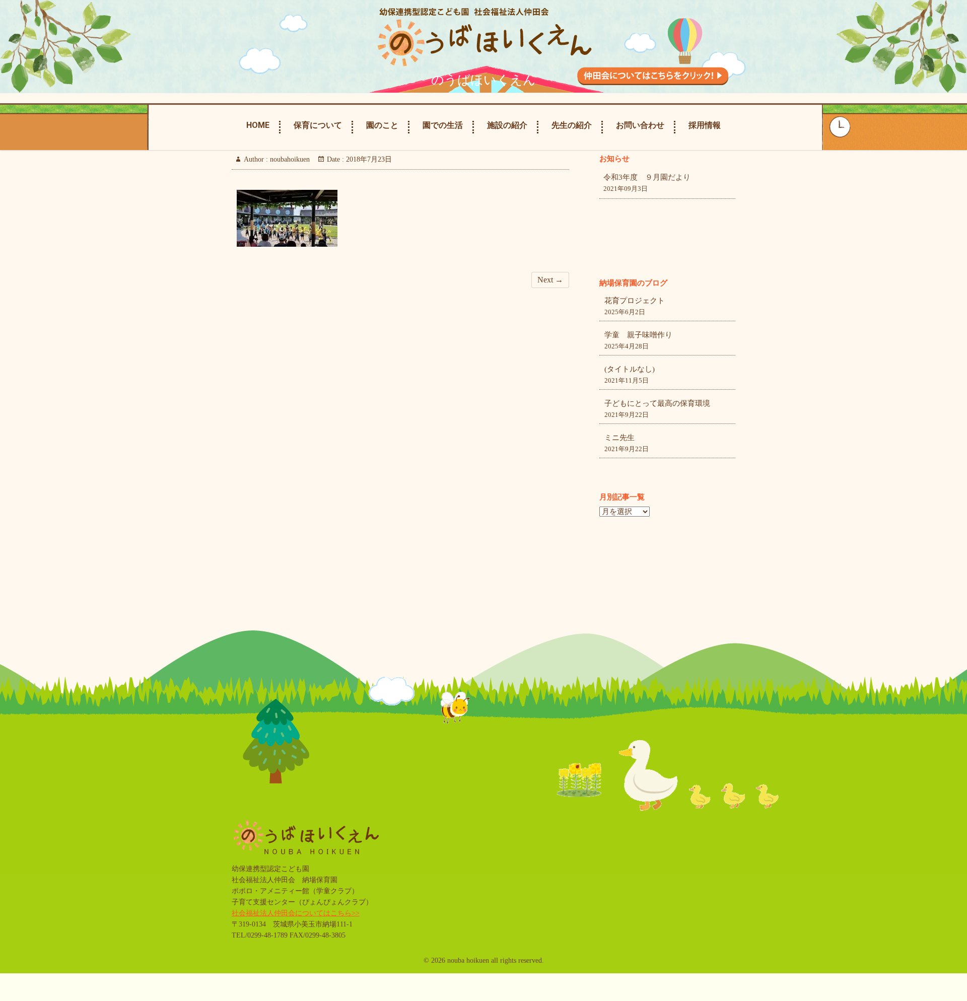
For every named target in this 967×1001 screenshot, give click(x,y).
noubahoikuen (289, 159)
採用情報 (704, 125)
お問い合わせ (640, 125)
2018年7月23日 (368, 159)
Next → (550, 279)
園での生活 (443, 125)
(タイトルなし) (629, 369)
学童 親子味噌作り (638, 335)
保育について (318, 125)
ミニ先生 (619, 438)
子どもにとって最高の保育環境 (657, 403)
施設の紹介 (507, 125)
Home (257, 125)
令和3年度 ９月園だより (646, 177)
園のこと (382, 125)
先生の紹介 (571, 125)
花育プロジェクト (634, 301)
